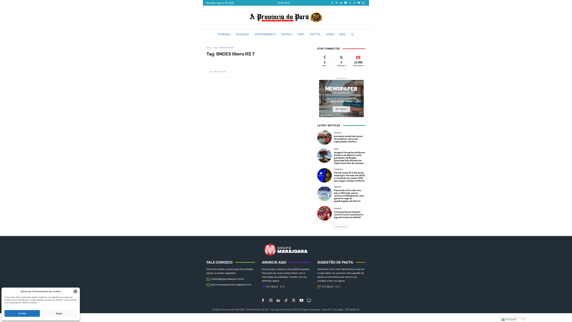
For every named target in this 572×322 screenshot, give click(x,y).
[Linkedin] (341, 3)
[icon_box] (225, 279)
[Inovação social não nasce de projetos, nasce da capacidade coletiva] (324, 137)
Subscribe (358, 56)
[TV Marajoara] (363, 3)
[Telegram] (345, 3)
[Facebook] (332, 3)
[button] (75, 291)
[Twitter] (354, 3)
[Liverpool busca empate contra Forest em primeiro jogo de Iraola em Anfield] (324, 213)
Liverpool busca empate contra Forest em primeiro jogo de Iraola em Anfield (348, 215)
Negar (59, 313)
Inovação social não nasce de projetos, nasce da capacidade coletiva (348, 139)
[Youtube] (359, 3)
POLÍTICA (337, 133)
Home (209, 47)
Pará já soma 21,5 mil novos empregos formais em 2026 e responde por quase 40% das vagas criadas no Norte (349, 176)
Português (510, 319)
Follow (341, 56)
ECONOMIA (338, 169)
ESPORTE (338, 187)
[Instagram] (336, 3)
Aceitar (22, 313)
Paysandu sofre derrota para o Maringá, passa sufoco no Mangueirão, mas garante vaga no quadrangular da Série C (349, 195)
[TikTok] (350, 3)
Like (324, 56)
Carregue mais (340, 226)
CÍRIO (336, 149)
